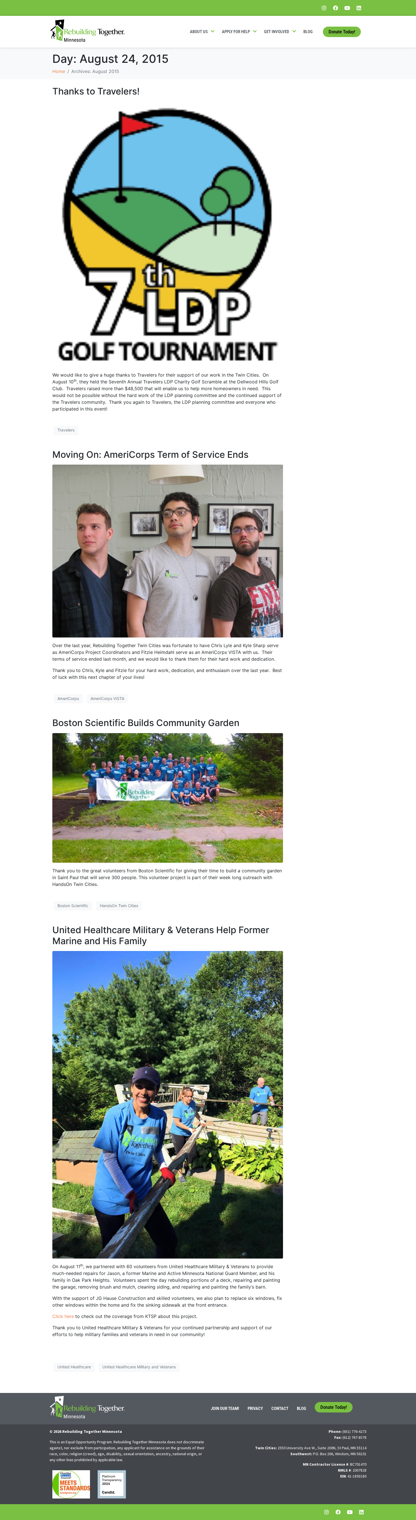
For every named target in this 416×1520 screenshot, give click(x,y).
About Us (199, 31)
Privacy (255, 1408)
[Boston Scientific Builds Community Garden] (167, 797)
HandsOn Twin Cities (119, 905)
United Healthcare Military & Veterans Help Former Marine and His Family (160, 935)
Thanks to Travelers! (96, 91)
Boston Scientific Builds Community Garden (145, 722)
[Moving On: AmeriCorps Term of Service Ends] (167, 550)
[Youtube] (347, 8)
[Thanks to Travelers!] (167, 234)
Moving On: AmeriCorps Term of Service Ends (150, 454)
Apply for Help (236, 31)
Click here (63, 1316)
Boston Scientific (72, 905)
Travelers (65, 430)
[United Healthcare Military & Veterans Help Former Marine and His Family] (167, 1104)
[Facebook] (336, 8)
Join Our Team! (225, 1408)
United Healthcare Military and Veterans (139, 1366)
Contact (279, 1408)
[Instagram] (324, 8)
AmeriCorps (68, 698)
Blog (308, 31)
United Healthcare (74, 1366)
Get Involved (276, 31)
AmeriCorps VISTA (107, 698)
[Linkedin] (359, 8)
